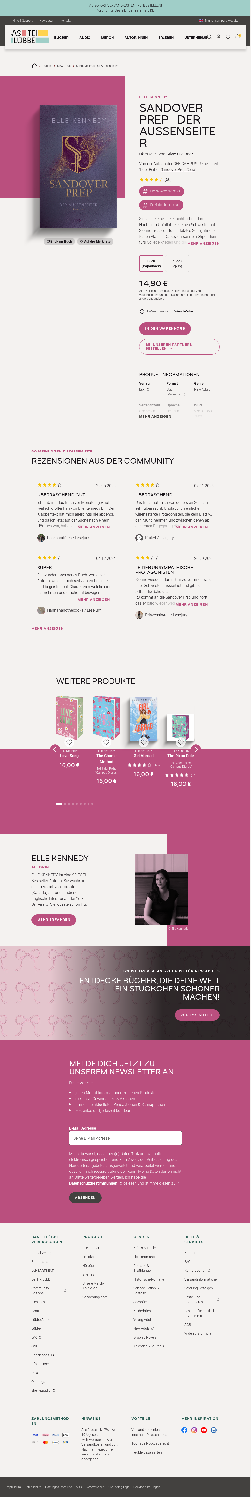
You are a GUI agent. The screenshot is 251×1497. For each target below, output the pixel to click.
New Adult (64, 66)
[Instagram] (194, 1430)
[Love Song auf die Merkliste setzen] (69, 718)
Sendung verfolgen (198, 1288)
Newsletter (46, 20)
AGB (187, 1325)
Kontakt (65, 20)
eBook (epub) (177, 263)
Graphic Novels (144, 1337)
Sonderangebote (95, 1297)
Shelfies (88, 1274)
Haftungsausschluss (58, 1487)
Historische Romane (148, 1279)
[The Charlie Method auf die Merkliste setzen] (106, 718)
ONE (34, 1346)
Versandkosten (149, 295)
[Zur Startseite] (34, 66)
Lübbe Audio (40, 1320)
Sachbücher (142, 1302)
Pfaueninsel (40, 1364)
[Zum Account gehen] (218, 37)
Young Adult (142, 1320)
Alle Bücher (90, 1248)
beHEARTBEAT (42, 1270)
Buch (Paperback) (151, 263)
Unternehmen (197, 38)
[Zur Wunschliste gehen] (228, 37)
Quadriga (38, 1382)
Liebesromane (144, 1257)
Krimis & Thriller (145, 1248)
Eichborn (38, 1302)
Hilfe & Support (23, 20)
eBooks (88, 1257)
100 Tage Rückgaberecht (150, 1443)
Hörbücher (90, 1266)
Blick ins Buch (61, 241)
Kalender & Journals (148, 1346)
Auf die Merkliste (96, 242)
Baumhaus (39, 1262)
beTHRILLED (40, 1279)
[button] (69, 744)
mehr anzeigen (204, 243)
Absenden (85, 1198)
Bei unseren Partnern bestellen (169, 346)
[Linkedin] (214, 1430)
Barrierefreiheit (95, 1487)
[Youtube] (204, 1430)
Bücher (47, 66)
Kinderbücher (143, 1311)
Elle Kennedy (153, 97)
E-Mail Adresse (82, 1128)
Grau (35, 1311)
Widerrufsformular (198, 1333)
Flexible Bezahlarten (146, 1452)
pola (34, 1373)
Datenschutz (33, 1487)
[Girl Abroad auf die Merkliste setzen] (143, 719)
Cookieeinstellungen (146, 1487)
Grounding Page (118, 1487)
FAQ (187, 1262)
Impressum (13, 1487)
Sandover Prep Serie (178, 169)
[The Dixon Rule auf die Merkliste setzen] (181, 727)
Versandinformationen (201, 1279)
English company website (221, 20)
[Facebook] (184, 1430)
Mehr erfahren (53, 920)
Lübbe (36, 1328)
